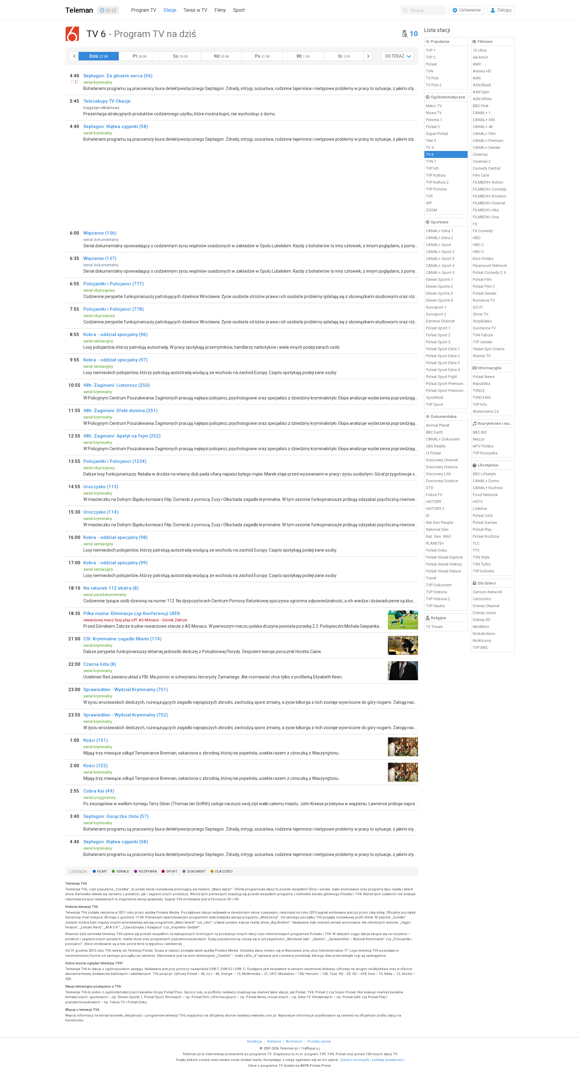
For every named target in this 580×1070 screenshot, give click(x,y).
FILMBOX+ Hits (486, 210)
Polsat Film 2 (484, 286)
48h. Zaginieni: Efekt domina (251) (120, 410)
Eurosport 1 (436, 307)
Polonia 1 (434, 119)
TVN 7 (431, 161)
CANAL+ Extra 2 (439, 237)
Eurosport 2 (436, 314)
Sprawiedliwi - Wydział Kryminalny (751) (125, 689)
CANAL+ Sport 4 (440, 265)
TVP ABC (480, 647)
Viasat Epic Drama (488, 349)
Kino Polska (483, 258)
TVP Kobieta (483, 571)
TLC (476, 543)
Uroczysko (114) (100, 512)
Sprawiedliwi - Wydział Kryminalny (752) (125, 715)
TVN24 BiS (482, 397)
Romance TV (484, 300)
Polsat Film (482, 279)
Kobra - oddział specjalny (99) (115, 562)
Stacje (169, 10)
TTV (476, 550)
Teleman (79, 10)
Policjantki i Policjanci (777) (113, 284)
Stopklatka (482, 321)
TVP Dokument (439, 585)
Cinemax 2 (482, 161)
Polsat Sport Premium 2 (446, 390)
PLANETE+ (435, 543)
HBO (477, 237)
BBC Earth (434, 432)
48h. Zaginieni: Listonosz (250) (116, 385)
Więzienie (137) (100, 258)
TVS (429, 196)
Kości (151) (95, 740)
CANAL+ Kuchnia (487, 487)
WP (429, 203)
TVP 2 (431, 57)
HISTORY (433, 501)
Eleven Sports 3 (439, 293)
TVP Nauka (435, 606)
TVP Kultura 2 (437, 182)
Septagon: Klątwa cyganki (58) (115, 126)
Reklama (274, 1041)
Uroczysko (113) (100, 486)
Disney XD (482, 619)
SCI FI (477, 307)
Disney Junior (484, 612)
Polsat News (484, 376)
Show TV (480, 314)
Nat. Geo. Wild (438, 536)
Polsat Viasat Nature (443, 571)
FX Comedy (483, 231)
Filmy (220, 10)
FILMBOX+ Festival (489, 203)
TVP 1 (431, 50)
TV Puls (432, 78)
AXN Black (482, 85)
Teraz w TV (195, 10)
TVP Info (480, 404)
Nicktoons (482, 640)
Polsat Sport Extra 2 (443, 356)
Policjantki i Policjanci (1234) (115, 461)
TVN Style (481, 557)
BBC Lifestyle (484, 474)
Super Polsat (437, 133)
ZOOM (431, 210)
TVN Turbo (482, 564)
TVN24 (478, 390)
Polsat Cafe (483, 515)
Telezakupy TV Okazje (106, 101)
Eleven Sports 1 (439, 279)
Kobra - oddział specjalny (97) (115, 360)
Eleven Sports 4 (439, 300)
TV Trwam (434, 626)
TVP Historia (436, 592)
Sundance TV (484, 328)
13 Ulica (480, 50)
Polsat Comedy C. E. (490, 272)
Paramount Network (490, 265)
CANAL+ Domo (486, 481)
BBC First (480, 106)
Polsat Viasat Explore (444, 557)
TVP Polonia (436, 189)
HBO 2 (478, 244)
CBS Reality (436, 446)
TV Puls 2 (434, 85)
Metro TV (434, 106)
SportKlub (434, 397)
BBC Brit (480, 432)
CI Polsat (433, 453)
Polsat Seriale (484, 293)
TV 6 (429, 154)
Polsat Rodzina (486, 536)
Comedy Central (486, 168)
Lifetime (480, 508)
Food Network (485, 494)
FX (475, 224)
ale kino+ (480, 57)
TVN (429, 71)
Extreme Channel (440, 321)
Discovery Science (442, 481)
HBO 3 (478, 251)
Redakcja (254, 1041)
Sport (239, 10)
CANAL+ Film (484, 133)
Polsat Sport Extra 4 (443, 369)
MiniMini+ (481, 626)
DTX (429, 487)
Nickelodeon (484, 633)
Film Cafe (481, 175)
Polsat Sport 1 (438, 328)
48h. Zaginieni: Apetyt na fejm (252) (122, 436)
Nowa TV (434, 113)
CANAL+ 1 (482, 113)
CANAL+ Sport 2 (440, 251)
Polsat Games (485, 522)
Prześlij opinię (319, 1041)
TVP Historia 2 (438, 599)
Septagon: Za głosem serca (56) (118, 75)
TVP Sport (434, 404)
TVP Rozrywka (485, 453)
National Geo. (438, 529)
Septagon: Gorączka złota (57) (116, 816)
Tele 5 (431, 140)
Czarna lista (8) (99, 664)
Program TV (143, 10)
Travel (431, 578)
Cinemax (480, 154)
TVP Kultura (436, 175)
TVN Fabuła (483, 335)
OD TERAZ (394, 56)
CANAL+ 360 (484, 119)
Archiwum (294, 1041)
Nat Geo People (439, 522)
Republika (481, 383)
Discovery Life (438, 474)
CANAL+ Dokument (443, 439)
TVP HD (432, 168)
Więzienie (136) (100, 233)
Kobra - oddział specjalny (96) (115, 334)
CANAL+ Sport (438, 244)
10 (414, 33)
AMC (477, 64)
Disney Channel (486, 606)
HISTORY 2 (435, 508)
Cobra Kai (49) (98, 791)
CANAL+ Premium (488, 140)
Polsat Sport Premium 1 (446, 383)
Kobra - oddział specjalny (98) (115, 537)
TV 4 (429, 147)
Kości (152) (95, 765)
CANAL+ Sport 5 (440, 272)
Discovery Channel (442, 460)
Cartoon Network (487, 592)
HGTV (478, 501)
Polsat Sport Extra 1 (443, 349)
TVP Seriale (482, 342)
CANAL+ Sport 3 (440, 258)
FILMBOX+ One (486, 217)
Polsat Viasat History (444, 564)
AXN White (482, 99)
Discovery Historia (442, 467)
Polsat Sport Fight (441, 376)
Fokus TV (434, 494)
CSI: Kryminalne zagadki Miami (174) (122, 639)
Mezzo (479, 439)
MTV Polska (483, 446)
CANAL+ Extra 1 (439, 231)
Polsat (431, 64)
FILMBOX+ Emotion (489, 196)
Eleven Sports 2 (439, 286)
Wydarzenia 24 (485, 411)
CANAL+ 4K (483, 126)
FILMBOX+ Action (488, 182)
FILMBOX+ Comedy (489, 189)
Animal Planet (438, 425)
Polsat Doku (436, 550)
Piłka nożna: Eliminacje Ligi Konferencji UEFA (131, 613)
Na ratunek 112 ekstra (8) (111, 588)
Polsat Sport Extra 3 (443, 362)
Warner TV (482, 356)
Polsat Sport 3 (438, 342)
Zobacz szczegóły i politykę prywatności (372, 1060)
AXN (477, 78)
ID (428, 515)
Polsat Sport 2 (438, 335)
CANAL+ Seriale (486, 147)
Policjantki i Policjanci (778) (113, 309)
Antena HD (482, 71)
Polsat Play (482, 529)
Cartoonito (482, 599)
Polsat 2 (433, 126)
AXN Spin (481, 92)
